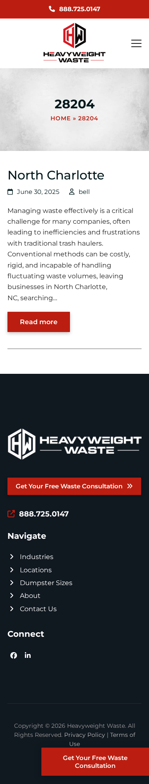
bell (84, 192)
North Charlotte (55, 174)
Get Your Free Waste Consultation (95, 762)
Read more (39, 322)
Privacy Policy (84, 734)
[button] (136, 43)
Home (60, 118)
